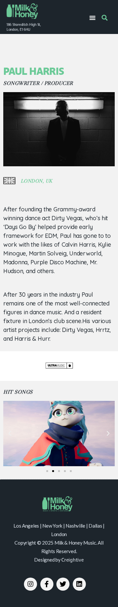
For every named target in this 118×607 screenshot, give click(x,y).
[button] (92, 18)
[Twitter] (62, 584)
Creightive (72, 560)
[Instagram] (30, 584)
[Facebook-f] (46, 584)
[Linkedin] (79, 584)
